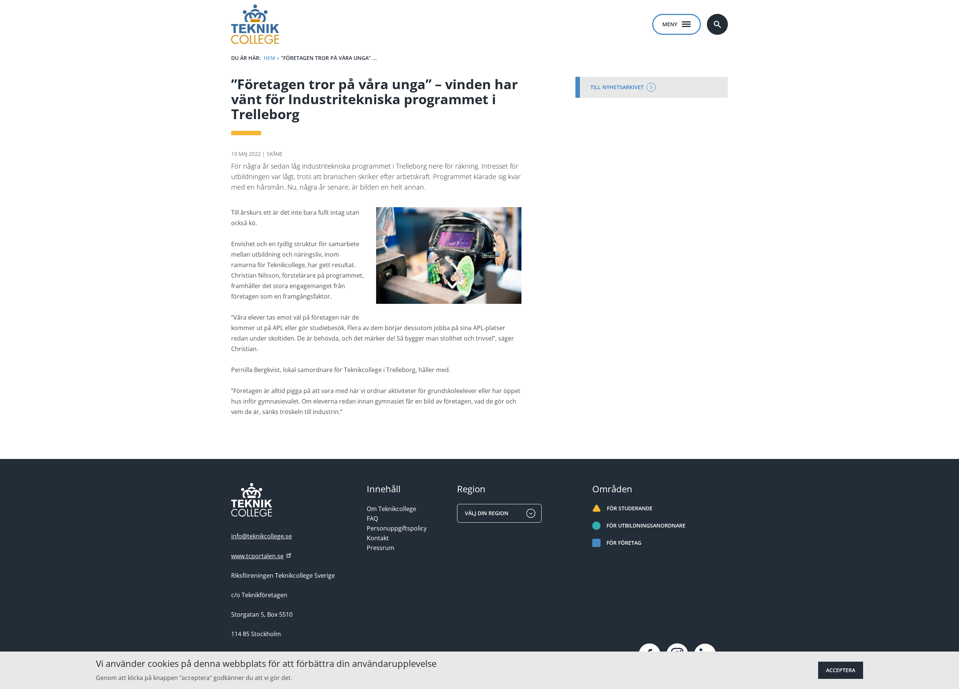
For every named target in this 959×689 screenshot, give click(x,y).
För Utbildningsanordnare (646, 525)
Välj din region (486, 513)
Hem (269, 57)
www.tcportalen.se (257, 556)
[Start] (255, 24)
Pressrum (380, 548)
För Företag (623, 542)
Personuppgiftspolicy (397, 528)
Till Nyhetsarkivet (617, 87)
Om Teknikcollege (391, 509)
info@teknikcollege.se (261, 536)
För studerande (630, 508)
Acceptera (840, 670)
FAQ (372, 518)
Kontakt (378, 538)
